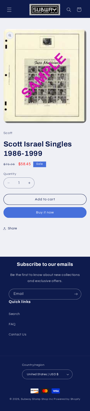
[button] (9, 10)
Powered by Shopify (67, 399)
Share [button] (12, 228)
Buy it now (45, 212)
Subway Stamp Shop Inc (37, 399)
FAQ (12, 324)
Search (14, 314)
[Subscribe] (76, 294)
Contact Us (17, 334)
